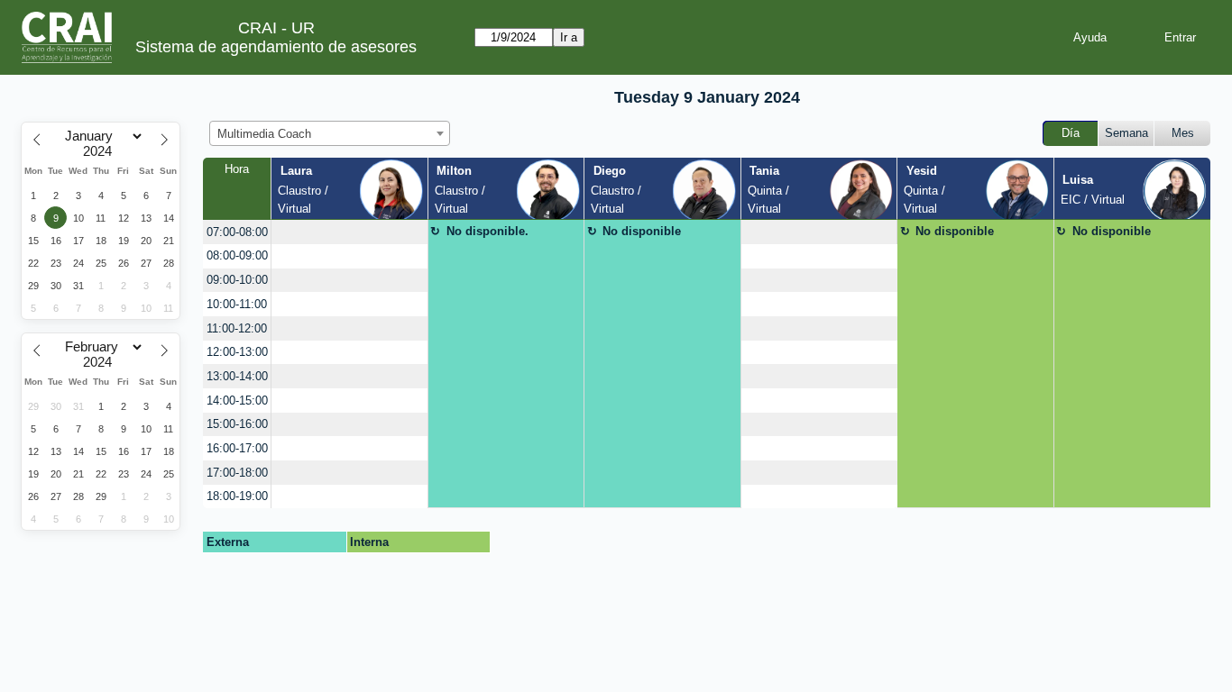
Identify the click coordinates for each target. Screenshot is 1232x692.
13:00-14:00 (237, 376)
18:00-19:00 (237, 496)
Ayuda (1090, 37)
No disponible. (487, 231)
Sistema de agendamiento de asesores (276, 47)
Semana (1126, 133)
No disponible (641, 231)
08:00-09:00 (237, 255)
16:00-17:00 (237, 448)
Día (1071, 133)
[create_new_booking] (349, 232)
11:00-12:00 (237, 328)
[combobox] (329, 133)
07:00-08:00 (237, 232)
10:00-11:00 (237, 304)
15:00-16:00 (237, 424)
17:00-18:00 (237, 472)
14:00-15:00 (237, 400)
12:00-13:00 (237, 352)
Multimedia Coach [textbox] (264, 134)
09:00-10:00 (237, 280)
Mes (1183, 133)
